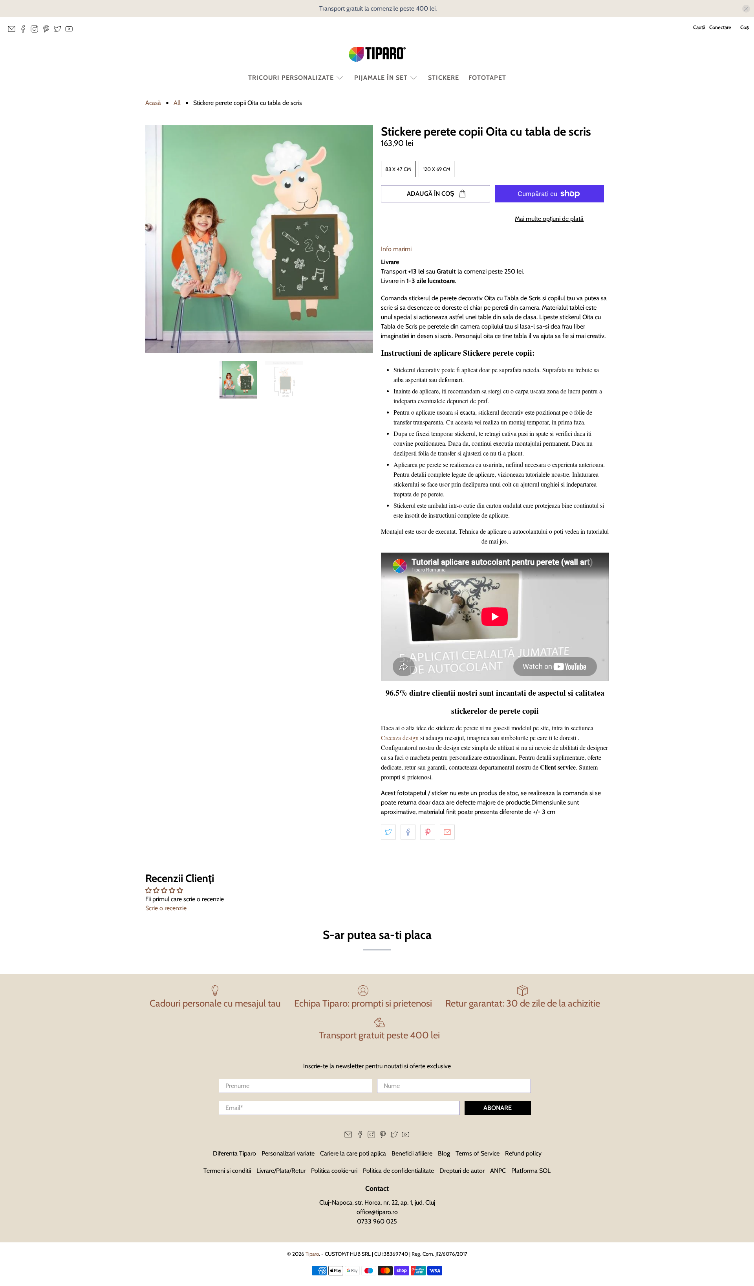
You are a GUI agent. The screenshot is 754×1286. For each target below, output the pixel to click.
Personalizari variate (288, 1153)
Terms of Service (478, 1153)
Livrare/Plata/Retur (281, 1170)
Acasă (153, 103)
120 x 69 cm (436, 169)
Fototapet (487, 77)
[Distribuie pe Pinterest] (427, 832)
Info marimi (396, 249)
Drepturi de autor (462, 1170)
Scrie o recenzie (166, 908)
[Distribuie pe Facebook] (408, 832)
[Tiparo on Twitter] (59, 31)
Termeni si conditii (227, 1170)
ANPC (498, 1170)
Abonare (497, 1107)
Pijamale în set (381, 77)
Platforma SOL (531, 1170)
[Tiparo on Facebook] (25, 31)
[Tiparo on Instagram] (36, 31)
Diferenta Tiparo (234, 1153)
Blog (444, 1153)
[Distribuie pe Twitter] (388, 832)
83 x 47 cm (398, 169)
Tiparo (312, 1254)
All (177, 103)
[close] (746, 9)
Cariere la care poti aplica (353, 1153)
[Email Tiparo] (13, 31)
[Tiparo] (377, 54)
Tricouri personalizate (291, 77)
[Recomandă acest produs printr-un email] (447, 832)
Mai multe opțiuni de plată (549, 218)
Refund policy (523, 1153)
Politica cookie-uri (334, 1170)
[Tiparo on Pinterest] (48, 31)
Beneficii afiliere (412, 1153)
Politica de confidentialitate (398, 1170)
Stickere (443, 77)
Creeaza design (400, 737)
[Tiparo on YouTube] (71, 31)
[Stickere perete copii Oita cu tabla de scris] (259, 239)
